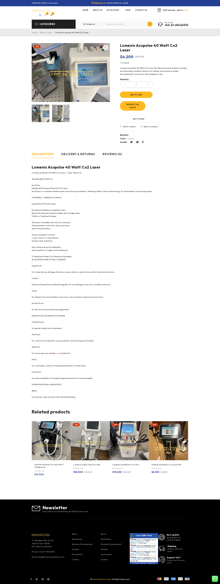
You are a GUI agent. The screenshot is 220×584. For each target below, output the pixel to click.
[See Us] (43, 579)
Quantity (124, 79)
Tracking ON (151, 563)
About (74, 534)
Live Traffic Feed (144, 535)
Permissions (77, 554)
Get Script (136, 563)
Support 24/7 (174, 557)
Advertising (77, 539)
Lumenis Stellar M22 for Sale (86, 464)
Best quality (173, 535)
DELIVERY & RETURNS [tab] (78, 154)
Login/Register (40, 15)
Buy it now (138, 119)
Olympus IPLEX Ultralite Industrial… (142, 559)
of (46, 238)
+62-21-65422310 (176, 25)
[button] (105, 47)
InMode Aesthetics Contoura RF (166, 464)
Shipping (171, 546)
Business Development (82, 544)
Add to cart (136, 95)
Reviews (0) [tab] (112, 154)
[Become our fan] (31, 579)
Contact (75, 559)
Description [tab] (43, 154)
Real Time (143, 563)
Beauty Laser (46, 32)
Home (34, 32)
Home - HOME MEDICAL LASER (141, 547)
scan (58, 353)
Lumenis (130, 139)
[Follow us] (37, 579)
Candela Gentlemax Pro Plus (125, 464)
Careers (75, 549)
